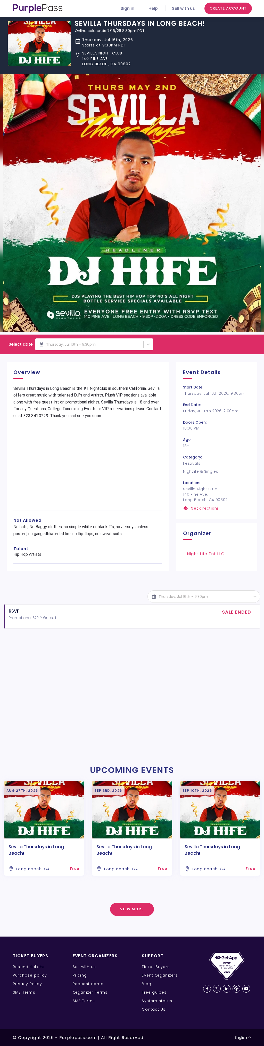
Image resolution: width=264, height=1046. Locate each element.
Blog (146, 983)
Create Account (228, 8)
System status (157, 1000)
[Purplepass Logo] (37, 8)
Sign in (127, 8)
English (241, 1037)
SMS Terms (24, 992)
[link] (217, 508)
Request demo (88, 983)
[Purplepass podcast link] (236, 989)
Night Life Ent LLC (205, 554)
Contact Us (154, 1009)
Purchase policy (30, 975)
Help (153, 8)
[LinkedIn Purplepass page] (226, 989)
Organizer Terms (90, 992)
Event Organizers (160, 975)
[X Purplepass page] (217, 989)
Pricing (80, 975)
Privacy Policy (27, 983)
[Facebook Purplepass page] (207, 989)
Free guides (154, 992)
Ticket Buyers (156, 966)
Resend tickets (28, 966)
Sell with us (183, 8)
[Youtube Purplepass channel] (246, 989)
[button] (140, 59)
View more (132, 909)
